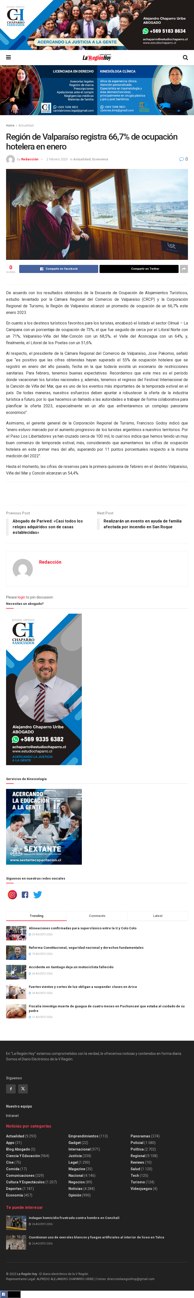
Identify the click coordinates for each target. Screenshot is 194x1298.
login (21, 597)
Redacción (29, 159)
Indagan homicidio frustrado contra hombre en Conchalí (74, 1218)
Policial (137, 1143)
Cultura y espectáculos (25, 1182)
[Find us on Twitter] (23, 1088)
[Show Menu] (8, 57)
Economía (100, 159)
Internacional (79, 1149)
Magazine (76, 1169)
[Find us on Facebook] (11, 1088)
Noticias (75, 1189)
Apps (10, 1143)
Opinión (74, 1195)
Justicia (75, 1156)
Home (10, 125)
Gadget (74, 1143)
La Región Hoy (27, 1274)
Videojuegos (141, 1189)
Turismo (138, 1182)
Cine (10, 1162)
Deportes (14, 1189)
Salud (135, 1169)
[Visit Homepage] (96, 57)
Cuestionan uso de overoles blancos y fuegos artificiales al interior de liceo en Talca (96, 1237)
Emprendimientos (83, 1136)
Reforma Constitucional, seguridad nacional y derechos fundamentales (86, 948)
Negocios (76, 1182)
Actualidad (26, 125)
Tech (135, 1176)
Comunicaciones (20, 1176)
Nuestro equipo (19, 1106)
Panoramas (140, 1136)
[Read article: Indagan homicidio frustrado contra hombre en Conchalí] (16, 1223)
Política (137, 1149)
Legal (73, 1162)
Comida (12, 1169)
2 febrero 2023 (57, 159)
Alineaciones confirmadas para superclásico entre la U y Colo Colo (82, 928)
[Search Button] (185, 57)
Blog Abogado (18, 1149)
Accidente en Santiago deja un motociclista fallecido (71, 967)
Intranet (12, 1116)
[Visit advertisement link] (97, 25)
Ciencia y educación (23, 1156)
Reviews (137, 1162)
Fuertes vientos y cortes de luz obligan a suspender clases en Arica (83, 987)
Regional (138, 1156)
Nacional (75, 1176)
